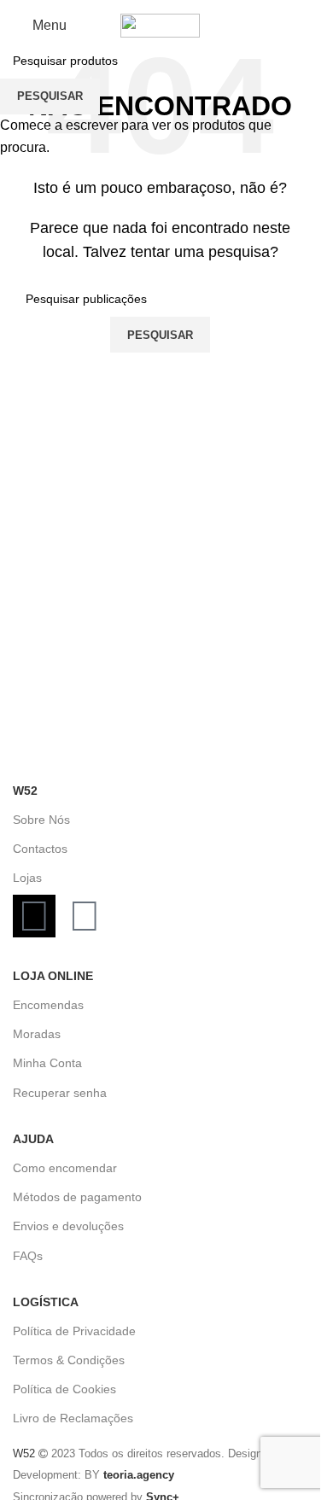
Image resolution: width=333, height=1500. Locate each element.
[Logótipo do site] (160, 24)
